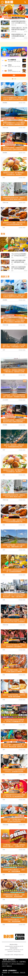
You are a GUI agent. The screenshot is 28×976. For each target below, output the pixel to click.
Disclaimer (10, 951)
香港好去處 (13, 24)
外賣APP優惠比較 (7, 966)
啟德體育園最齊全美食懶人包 (10, 961)
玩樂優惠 (13, 38)
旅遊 (4, 599)
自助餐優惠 (15, 972)
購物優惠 (5, 102)
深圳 (4, 350)
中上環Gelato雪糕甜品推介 (16, 964)
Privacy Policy (17, 951)
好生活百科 (5, 400)
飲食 (4, 177)
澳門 (4, 749)
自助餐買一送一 (6, 972)
